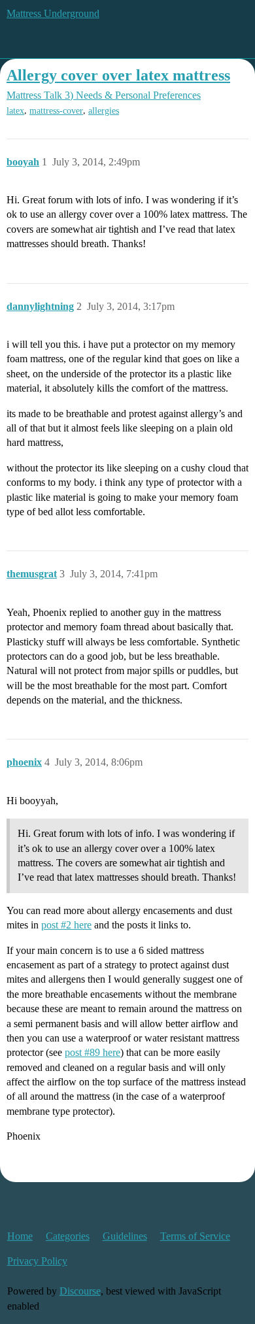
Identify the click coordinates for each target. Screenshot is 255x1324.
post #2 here (66, 924)
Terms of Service (195, 1236)
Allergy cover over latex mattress (118, 75)
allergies (103, 111)
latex (15, 111)
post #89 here (92, 1052)
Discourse (80, 1291)
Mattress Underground (53, 13)
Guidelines (125, 1236)
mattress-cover (56, 111)
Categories (68, 1236)
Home (20, 1236)
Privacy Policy (37, 1260)
